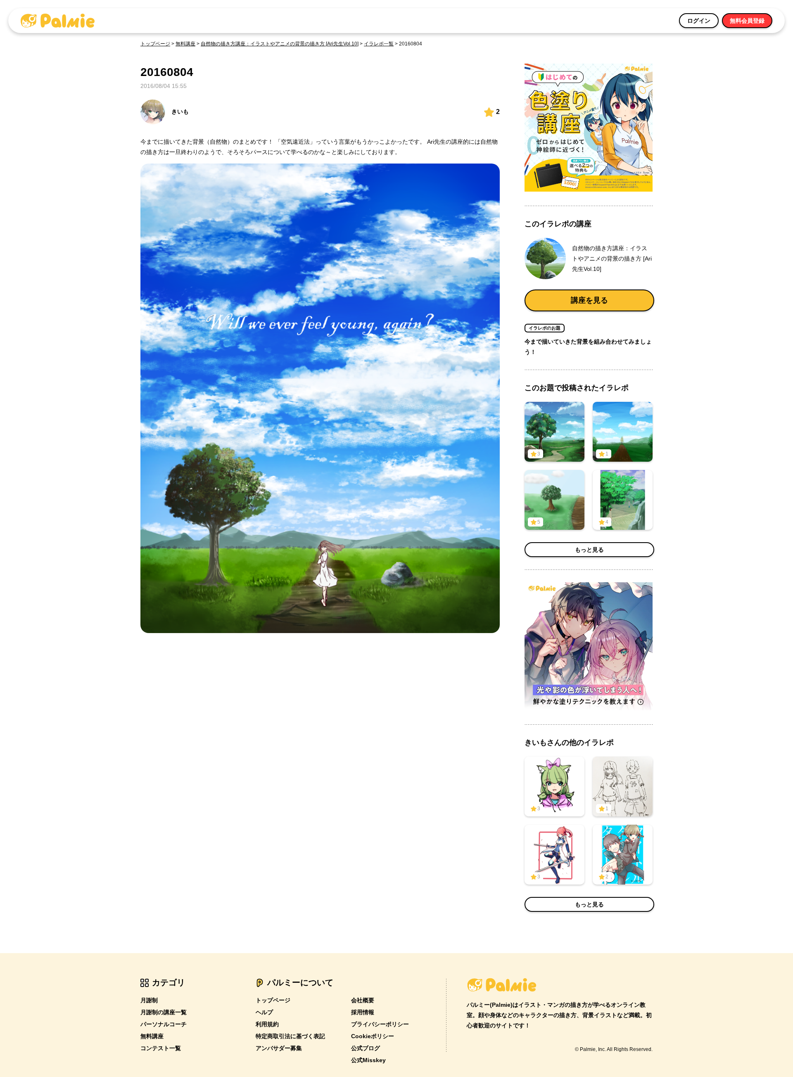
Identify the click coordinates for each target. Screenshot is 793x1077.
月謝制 (149, 1000)
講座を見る (589, 300)
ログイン (698, 20)
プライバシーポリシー (380, 1024)
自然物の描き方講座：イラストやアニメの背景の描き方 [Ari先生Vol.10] (280, 44)
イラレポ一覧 (379, 44)
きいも (180, 111)
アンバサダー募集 (279, 1048)
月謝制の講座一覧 (163, 1012)
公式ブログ (365, 1048)
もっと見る (589, 549)
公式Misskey (368, 1060)
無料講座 (185, 44)
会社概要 (362, 1000)
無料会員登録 (747, 20)
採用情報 (362, 1012)
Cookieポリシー (372, 1036)
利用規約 (267, 1024)
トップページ (155, 44)
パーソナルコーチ (163, 1024)
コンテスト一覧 (160, 1048)
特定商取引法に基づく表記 (290, 1036)
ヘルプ (264, 1012)
